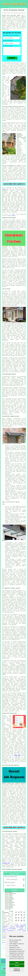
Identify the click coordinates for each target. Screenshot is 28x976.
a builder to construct (18, 812)
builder (22, 64)
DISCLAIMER (24, 7)
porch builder (6, 127)
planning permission (15, 107)
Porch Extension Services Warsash (12, 869)
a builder (20, 929)
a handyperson (12, 927)
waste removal (20, 926)
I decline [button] (17, 965)
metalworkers (10, 930)
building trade (21, 643)
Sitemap (3, 959)
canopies (9, 419)
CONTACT (19, 7)
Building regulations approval (20, 153)
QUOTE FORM (17, 755)
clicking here (6, 863)
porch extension (22, 865)
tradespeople (5, 921)
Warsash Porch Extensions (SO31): (11, 15)
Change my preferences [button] (17, 969)
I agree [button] (17, 962)
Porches (13, 215)
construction (7, 593)
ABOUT (16, 7)
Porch (3, 187)
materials (4, 88)
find (6, 833)
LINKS (13, 7)
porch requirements (15, 752)
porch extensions (21, 852)
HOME (10, 7)
